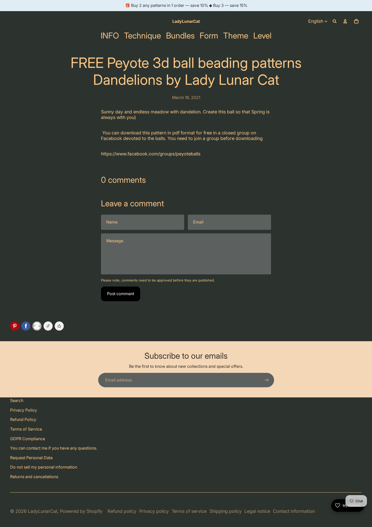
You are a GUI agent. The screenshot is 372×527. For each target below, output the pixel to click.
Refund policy (122, 511)
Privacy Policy (23, 410)
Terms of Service (26, 429)
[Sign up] (267, 380)
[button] (59, 326)
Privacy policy (154, 511)
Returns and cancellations (34, 476)
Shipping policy (226, 511)
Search (16, 400)
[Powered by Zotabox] (38, 326)
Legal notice (257, 511)
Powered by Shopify (81, 511)
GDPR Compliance (27, 438)
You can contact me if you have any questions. (53, 448)
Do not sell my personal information (43, 467)
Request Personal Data (31, 457)
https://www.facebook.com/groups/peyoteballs (150, 153)
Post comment (120, 293)
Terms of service (189, 511)
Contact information (294, 511)
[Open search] (334, 21)
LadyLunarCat (42, 511)
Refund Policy (23, 419)
